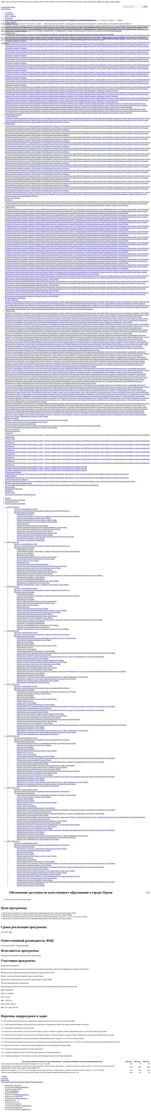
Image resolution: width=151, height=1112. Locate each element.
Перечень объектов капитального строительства (38, 485)
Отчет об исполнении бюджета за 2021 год (61, 231)
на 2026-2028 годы (11, 24)
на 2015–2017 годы (12, 788)
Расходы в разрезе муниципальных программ (38, 29)
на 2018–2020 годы (12, 631)
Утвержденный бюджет (13, 114)
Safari (117, 2)
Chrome (99, 2)
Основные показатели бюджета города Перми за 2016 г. (24, 468)
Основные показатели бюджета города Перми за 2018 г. (24, 463)
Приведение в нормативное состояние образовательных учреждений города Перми (116, 400)
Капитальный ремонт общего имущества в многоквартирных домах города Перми (66, 376)
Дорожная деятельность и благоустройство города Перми (37, 522)
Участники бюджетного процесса (71, 20)
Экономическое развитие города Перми (51, 309)
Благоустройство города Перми (21, 317)
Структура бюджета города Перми (39, 118)
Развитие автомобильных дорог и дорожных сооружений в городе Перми (106, 322)
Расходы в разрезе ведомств (112, 27)
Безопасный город (21, 305)
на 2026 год (9, 490)
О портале (9, 12)
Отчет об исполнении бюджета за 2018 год (61, 248)
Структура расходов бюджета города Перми (20, 120)
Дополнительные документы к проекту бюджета (101, 90)
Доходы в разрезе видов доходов (53, 27)
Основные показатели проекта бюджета (19, 26)
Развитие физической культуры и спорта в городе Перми (95, 303)
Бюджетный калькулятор (13, 489)
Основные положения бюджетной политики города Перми (54, 26)
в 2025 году (9, 433)
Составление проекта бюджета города (46, 481)
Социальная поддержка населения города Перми (40, 337)
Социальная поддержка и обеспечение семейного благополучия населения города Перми (48, 516)
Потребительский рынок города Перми (128, 346)
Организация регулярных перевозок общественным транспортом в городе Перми (45, 536)
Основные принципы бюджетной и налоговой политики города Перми (58, 103)
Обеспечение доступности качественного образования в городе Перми (42, 848)
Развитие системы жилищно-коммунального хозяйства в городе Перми (86, 305)
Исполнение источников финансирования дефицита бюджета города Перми (101, 205)
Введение (8, 481)
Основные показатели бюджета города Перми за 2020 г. (24, 455)
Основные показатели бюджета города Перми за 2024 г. (24, 441)
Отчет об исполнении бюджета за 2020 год (61, 237)
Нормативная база (89, 20)
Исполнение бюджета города (89, 481)
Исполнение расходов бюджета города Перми (67, 203)
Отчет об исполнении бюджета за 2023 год (61, 220)
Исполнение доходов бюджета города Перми (93, 202)
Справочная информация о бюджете (18, 20)
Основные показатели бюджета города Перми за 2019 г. (24, 459)
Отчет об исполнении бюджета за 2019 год (61, 242)
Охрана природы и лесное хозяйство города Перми (104, 307)
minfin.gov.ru (26, 1109)
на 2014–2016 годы (11, 502)
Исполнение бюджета (12, 198)
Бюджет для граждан (12, 429)
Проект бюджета (11, 22)
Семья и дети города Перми (15, 339)
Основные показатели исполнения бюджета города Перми (25, 202)
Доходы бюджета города (109, 481)
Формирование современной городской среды (63, 322)
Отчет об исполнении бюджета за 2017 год (61, 254)
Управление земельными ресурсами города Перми (28, 307)
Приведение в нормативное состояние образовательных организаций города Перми (46, 679)
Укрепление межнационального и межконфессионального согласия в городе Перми (46, 638)
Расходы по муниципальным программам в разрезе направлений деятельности (56, 302)
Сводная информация (13, 485)
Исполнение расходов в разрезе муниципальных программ (104, 203)
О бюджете (9, 18)
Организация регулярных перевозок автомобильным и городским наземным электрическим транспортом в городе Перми (48, 320)
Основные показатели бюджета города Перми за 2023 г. (24, 444)
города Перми (6, 9)
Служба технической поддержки (12, 1082)
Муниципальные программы (15, 298)
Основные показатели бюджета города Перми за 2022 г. (24, 448)
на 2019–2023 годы (12, 586)
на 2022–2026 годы (12, 542)
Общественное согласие (113, 302)
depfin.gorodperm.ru (22, 1087)
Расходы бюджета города (126, 481)
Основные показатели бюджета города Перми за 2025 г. (24, 435)
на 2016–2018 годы (12, 736)
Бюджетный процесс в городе (22, 481)
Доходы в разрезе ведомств (14, 422)
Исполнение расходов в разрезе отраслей (26, 205)
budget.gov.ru (26, 1106)
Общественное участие (141, 337)
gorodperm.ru (14, 1091)
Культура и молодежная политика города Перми (58, 303)
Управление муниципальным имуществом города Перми (66, 307)
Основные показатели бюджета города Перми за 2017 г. (24, 466)
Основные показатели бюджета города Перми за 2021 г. (24, 452)
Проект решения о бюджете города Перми (122, 29)
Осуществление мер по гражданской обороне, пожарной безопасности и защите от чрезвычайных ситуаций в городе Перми (102, 341)
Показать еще (10, 33)
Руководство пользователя (33, 1082)
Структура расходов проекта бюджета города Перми (83, 27)
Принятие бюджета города (69, 481)
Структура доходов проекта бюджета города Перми (124, 26)
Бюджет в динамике (12, 418)
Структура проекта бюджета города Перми (90, 26)
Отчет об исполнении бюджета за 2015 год (61, 265)
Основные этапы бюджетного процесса (45, 20)
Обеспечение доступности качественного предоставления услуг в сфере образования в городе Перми (69, 348)
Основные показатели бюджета (16, 118)
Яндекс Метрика (115, 31)
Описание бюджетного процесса (16, 479)
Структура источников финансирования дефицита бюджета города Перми (80, 29)
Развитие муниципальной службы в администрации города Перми (60, 342)
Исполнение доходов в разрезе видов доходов (34, 203)
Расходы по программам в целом (16, 302)
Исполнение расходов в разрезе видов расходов (58, 205)
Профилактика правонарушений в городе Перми (41, 341)
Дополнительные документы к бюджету (55, 122)
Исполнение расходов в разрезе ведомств (110, 272)
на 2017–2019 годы (12, 684)
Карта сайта (9, 14)
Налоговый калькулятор (13, 494)
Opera (113, 2)
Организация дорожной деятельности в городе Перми (44, 339)
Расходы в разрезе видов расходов (24, 107)
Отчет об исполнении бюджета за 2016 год (61, 259)
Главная (7, 498)
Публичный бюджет (8, 7)
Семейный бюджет (29, 494)
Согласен (4, 43)
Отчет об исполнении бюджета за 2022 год (61, 226)
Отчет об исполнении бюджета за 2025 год (61, 202)
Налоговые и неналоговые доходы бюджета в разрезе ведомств (32, 105)
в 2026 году (9, 200)
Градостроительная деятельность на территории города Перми (27, 378)
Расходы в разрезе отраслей (131, 27)
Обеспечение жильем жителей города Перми (44, 305)
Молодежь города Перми (67, 315)
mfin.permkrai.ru (21, 1098)
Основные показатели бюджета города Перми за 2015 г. (24, 470)
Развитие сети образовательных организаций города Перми (26, 322)
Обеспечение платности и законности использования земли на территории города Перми (67, 361)
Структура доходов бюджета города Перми (67, 118)
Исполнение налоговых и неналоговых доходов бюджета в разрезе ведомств (105, 270)
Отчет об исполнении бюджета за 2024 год (61, 215)
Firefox (107, 2)
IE (103, 2)
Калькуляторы (10, 487)
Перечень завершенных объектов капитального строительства (77, 485)
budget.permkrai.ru (22, 1094)
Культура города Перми (49, 315)
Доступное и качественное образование (79, 309)
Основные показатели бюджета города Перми (21, 420)
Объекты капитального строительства (18, 483)
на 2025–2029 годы (11, 300)
